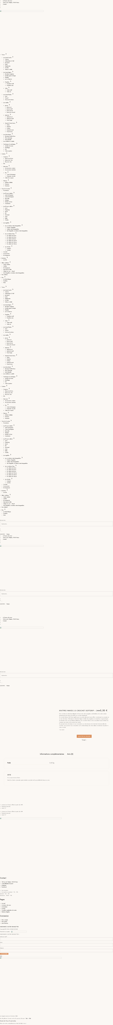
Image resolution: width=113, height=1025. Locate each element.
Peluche (9, 126)
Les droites (7, 247)
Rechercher (3, 520)
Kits (4, 163)
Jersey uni (9, 107)
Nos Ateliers (5, 274)
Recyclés (7, 198)
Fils (6, 173)
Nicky (8, 125)
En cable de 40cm (11, 235)
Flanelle (7, 77)
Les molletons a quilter (8, 141)
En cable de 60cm (11, 237)
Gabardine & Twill (9, 61)
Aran (6, 216)
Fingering (7, 210)
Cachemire (7, 203)
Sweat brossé (10, 130)
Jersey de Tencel (11, 112)
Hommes (7, 186)
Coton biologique (11, 174)
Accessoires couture (10, 168)
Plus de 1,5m (8, 162)
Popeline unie (10, 85)
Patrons (5, 181)
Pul (5, 149)
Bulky (6, 218)
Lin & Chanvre (8, 79)
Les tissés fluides (7, 94)
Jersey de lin (10, 110)
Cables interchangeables (13, 229)
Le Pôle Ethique (7, 279)
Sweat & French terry (10, 123)
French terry (10, 131)
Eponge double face (10, 136)
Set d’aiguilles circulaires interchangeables (17, 231)
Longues (9, 248)
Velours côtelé (8, 69)
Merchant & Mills (7, 269)
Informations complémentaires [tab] (52, 754)
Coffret (5, 266)
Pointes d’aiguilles (11, 227)
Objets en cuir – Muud (9, 271)
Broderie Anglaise (9, 74)
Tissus (3, 55)
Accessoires (6, 253)
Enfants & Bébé (8, 182)
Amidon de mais (9, 146)
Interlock (7, 115)
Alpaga (7, 200)
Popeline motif (10, 84)
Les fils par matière (8, 193)
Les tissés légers (7, 72)
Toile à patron (8, 151)
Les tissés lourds (7, 57)
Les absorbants (7, 134)
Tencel (6, 98)
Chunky (6, 220)
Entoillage (7, 147)
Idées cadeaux (5, 263)
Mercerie (5, 166)
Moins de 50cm (9, 158)
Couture (3, 154)
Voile (6, 88)
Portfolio (5, 281)
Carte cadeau (6, 264)
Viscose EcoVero (9, 100)
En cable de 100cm (12, 240)
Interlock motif (10, 118)
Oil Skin (7, 68)
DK (5, 213)
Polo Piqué (9, 120)
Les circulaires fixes (10, 234)
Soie (6, 96)
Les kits (5, 260)
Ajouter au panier (84, 736)
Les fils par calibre (8, 206)
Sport (6, 211)
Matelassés (7, 66)
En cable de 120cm (12, 242)
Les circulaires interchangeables (13, 226)
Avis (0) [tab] (70, 754)
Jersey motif (9, 109)
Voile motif (9, 90)
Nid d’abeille (8, 139)
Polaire (8, 128)
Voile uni (9, 92)
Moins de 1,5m (9, 160)
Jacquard (7, 63)
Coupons (5, 157)
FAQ (4, 282)
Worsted (7, 215)
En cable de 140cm (12, 244)
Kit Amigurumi (6, 255)
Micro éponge (8, 138)
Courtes (9, 250)
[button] (56, 518)
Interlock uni (10, 117)
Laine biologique (9, 195)
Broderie (4, 258)
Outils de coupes (9, 178)
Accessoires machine (10, 170)
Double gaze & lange (10, 76)
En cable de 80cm (11, 239)
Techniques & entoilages (9, 144)
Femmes (7, 184)
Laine (6, 64)
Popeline (7, 82)
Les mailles (6, 102)
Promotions (6, 190)
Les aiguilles (6, 223)
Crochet (5, 252)
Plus (3, 277)
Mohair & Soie (8, 202)
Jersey (6, 105)
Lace (6, 208)
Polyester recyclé (11, 176)
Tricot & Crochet (6, 189)
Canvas (7, 59)
